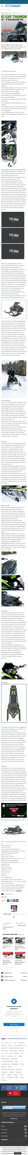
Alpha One (4, 1045)
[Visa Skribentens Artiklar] (14, 908)
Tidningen (16, 1074)
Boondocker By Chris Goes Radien (16, 1048)
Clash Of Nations (13, 1050)
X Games (16, 1077)
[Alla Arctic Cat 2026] (8, 941)
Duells (10, 1053)
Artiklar (3, 1126)
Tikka (21, 1074)
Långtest (20, 1056)
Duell (6, 1053)
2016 (6, 1042)
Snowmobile (18, 1072)
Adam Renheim (21, 1042)
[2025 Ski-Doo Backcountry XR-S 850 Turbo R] (20, 955)
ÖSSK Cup (4, 1080)
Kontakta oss (14, 1118)
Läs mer (24, 1153)
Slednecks (11, 1072)
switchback (9, 1074)
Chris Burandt (5, 1050)
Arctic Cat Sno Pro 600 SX (19, 1045)
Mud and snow (14, 1058)
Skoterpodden (4, 1136)
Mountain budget (5, 1058)
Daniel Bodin (21, 1050)
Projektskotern (15, 1064)
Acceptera (17, 1153)
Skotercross (19, 1069)
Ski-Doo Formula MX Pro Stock (8, 1069)
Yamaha (22, 1077)
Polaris (16, 1061)
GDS (22, 1053)
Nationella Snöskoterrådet (7, 1061)
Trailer (3, 1077)
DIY (2, 1053)
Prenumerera (15, 1024)
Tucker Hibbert (9, 1077)
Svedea (3, 1074)
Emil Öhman (16, 1053)
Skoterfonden (5, 1072)
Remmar (22, 1064)
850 (2, 1042)
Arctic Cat (10, 1045)
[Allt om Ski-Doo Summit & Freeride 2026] (20, 941)
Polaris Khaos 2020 (6, 1064)
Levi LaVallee (10, 1056)
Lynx (15, 1056)
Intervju (3, 1056)
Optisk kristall (21, 925)
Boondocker (4, 1048)
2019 (15, 1042)
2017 (10, 1042)
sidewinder (4, 1066)
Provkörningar (7, 30)
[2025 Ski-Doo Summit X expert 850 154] (8, 955)
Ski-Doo (10, 1066)
